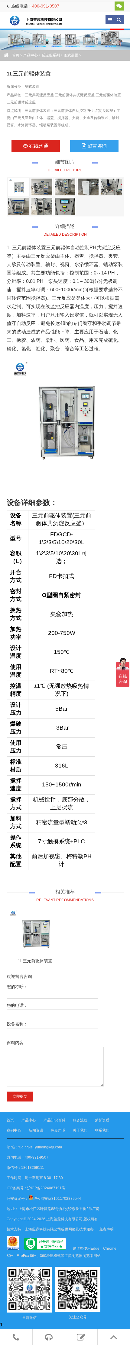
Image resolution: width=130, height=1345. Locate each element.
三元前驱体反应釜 (21, 102)
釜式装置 (71, 55)
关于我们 (80, 1130)
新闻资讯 (36, 1130)
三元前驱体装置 (108, 95)
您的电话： (17, 1005)
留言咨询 (96, 146)
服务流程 (80, 1120)
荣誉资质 (102, 1120)
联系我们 (102, 1130)
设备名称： (17, 1024)
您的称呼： (17, 986)
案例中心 (14, 1130)
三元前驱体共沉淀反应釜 (75, 95)
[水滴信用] (45, 1248)
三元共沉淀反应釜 (39, 95)
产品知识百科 (54, 1120)
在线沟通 (38, 146)
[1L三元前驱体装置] (18, 187)
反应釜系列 (51, 55)
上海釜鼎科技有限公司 (40, 20)
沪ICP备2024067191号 (46, 1188)
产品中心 (30, 55)
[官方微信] (119, 6)
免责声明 (58, 1130)
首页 (15, 55)
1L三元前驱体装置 (35, 960)
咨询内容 (15, 1042)
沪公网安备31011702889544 (57, 1198)
